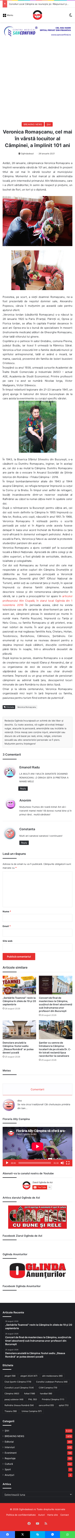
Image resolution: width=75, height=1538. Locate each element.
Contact (64, 1514)
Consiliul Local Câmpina (19, 1387)
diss (19, 1100)
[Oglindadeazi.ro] (37, 15)
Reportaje (10, 1458)
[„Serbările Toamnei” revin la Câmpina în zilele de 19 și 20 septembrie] (19, 985)
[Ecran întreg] (68, 1163)
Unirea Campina (32, 1411)
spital (64, 1405)
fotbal (29, 1393)
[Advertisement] (37, 83)
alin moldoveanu (52, 1376)
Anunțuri (9, 1475)
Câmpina (12, 1393)
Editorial (9, 1441)
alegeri (10, 1376)
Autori (41, 1514)
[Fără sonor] (62, 1163)
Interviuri (10, 1447)
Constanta (27, 829)
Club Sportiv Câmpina (18, 1381)
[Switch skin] (70, 16)
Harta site (52, 1514)
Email (7, 926)
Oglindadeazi (27, 153)
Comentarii (37, 1089)
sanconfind (46, 1405)
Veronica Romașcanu (26, 707)
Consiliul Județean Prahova (52, 1381)
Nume (7, 911)
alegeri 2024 (28, 1376)
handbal (46, 1393)
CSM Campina (48, 1387)
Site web (7, 940)
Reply (23, 788)
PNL (32, 1399)
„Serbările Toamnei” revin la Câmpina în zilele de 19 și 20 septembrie (19, 1001)
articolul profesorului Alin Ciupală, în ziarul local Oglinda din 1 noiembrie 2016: (37, 601)
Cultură (9, 1463)
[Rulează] (7, 1163)
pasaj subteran (14, 1399)
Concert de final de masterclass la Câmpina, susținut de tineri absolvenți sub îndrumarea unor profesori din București (55, 1004)
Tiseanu (11, 1411)
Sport (8, 1469)
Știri (49, 124)
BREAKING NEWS (33, 124)
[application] (37, 1146)
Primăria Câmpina (53, 1399)
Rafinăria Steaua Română (19, 1405)
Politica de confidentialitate (21, 1514)
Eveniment (11, 1452)
